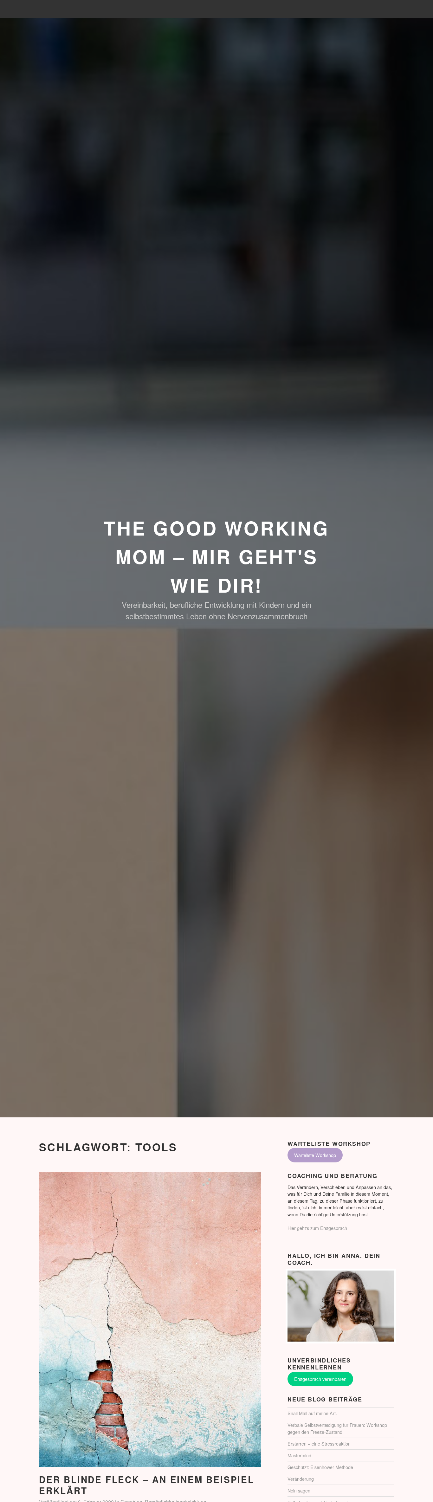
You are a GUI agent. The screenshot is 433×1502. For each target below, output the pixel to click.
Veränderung (301, 1478)
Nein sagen (299, 1490)
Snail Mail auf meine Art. (312, 1413)
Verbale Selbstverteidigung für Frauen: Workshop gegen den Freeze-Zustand (337, 1428)
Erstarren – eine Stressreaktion (319, 1443)
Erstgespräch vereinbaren (320, 1378)
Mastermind (299, 1455)
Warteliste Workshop (315, 1155)
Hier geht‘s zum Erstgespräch (317, 1228)
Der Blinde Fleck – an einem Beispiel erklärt (146, 1485)
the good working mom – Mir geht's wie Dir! (216, 556)
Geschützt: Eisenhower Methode (320, 1467)
